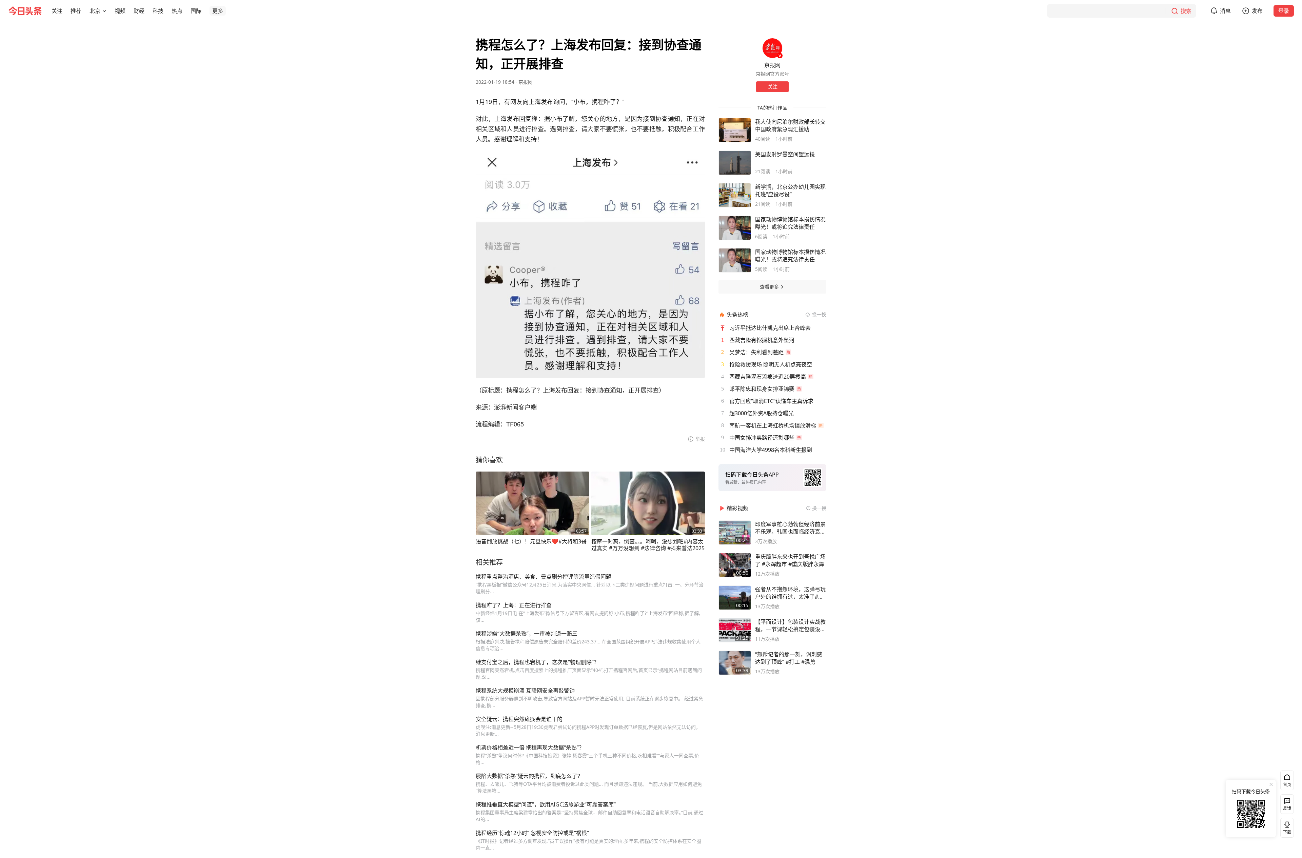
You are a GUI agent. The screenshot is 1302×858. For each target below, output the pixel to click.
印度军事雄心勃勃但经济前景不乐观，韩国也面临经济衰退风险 (790, 527)
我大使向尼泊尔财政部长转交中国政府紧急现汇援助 (790, 125)
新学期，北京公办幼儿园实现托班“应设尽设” (790, 190)
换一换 (819, 314)
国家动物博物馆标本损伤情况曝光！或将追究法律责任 (790, 223)
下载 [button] (1285, 826)
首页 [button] (1287, 784)
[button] (57, 11)
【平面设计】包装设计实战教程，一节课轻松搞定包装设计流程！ (790, 625)
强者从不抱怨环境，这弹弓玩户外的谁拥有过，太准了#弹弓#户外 (790, 592)
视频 (120, 11)
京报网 (525, 82)
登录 (1283, 11)
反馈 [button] (1287, 808)
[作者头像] (772, 48)
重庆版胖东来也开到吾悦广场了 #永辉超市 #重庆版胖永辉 (790, 560)
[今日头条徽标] (25, 11)
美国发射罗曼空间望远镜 (785, 154)
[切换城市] (104, 11)
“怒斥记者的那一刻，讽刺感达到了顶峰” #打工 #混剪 (788, 658)
